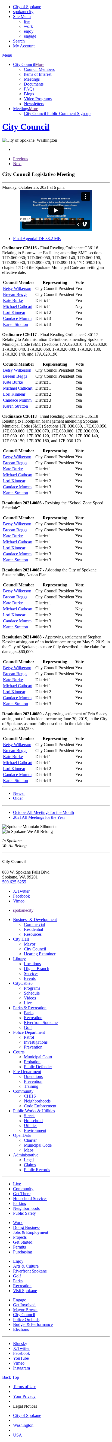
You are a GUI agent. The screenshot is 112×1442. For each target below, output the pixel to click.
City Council (35, 949)
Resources (33, 934)
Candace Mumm (17, 318)
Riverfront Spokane (41, 1022)
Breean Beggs (15, 294)
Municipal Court (38, 1057)
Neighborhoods (37, 1101)
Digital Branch (36, 968)
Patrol (29, 1037)
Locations (32, 963)
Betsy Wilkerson (17, 288)
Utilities (30, 1125)
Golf (28, 1027)
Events (30, 978)
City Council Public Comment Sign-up (57, 113)
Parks (28, 1012)
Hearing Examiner (39, 954)
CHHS (30, 1096)
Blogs (29, 94)
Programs (32, 988)
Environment (35, 1130)
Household (33, 1120)
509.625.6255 (14, 882)
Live (28, 1003)
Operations (33, 1076)
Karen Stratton (15, 324)
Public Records (37, 1169)
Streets (29, 1115)
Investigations (36, 1042)
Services (31, 973)
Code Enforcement (40, 1106)
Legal (29, 1160)
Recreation (33, 1017)
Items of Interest (37, 74)
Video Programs (38, 98)
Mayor (29, 944)
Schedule (32, 993)
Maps (28, 1150)
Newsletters (34, 103)
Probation (32, 1061)
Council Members (39, 69)
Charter (30, 1140)
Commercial (34, 924)
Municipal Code (38, 1145)
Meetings (32, 79)
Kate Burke (13, 300)
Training (31, 1086)
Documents (33, 84)
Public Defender (38, 1066)
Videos (30, 998)
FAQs (29, 89)
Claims (30, 1164)
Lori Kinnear (14, 312)
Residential (33, 929)
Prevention (33, 1047)
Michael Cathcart (17, 306)
